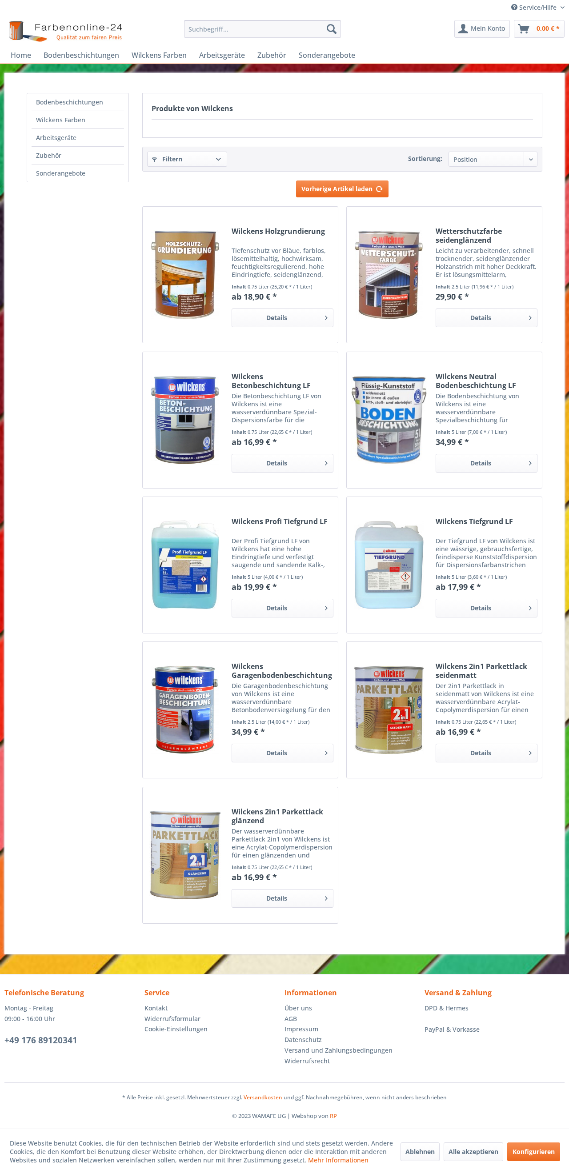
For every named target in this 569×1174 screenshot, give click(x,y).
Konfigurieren (534, 1151)
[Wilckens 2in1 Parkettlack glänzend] (185, 855)
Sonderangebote (60, 173)
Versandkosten (263, 1097)
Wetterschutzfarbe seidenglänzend (469, 235)
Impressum (301, 1029)
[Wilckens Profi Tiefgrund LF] (185, 565)
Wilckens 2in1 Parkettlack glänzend (277, 816)
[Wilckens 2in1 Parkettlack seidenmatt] (389, 710)
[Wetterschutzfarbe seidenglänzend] (389, 275)
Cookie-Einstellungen (176, 1029)
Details (276, 317)
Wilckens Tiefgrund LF (474, 521)
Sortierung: (425, 158)
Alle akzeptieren (473, 1151)
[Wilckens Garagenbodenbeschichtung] (185, 710)
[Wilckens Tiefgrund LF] (389, 565)
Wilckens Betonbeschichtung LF (271, 381)
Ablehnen (420, 1151)
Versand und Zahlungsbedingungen (338, 1050)
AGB (290, 1018)
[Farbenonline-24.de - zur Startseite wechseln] (65, 31)
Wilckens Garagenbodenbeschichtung (282, 671)
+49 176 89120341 (40, 1040)
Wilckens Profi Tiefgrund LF (280, 521)
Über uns (298, 1008)
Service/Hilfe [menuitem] (537, 7)
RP (333, 1116)
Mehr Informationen (338, 1160)
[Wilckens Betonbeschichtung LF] (185, 420)
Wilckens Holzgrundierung (278, 231)
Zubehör (48, 155)
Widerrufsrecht (307, 1061)
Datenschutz (303, 1039)
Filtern (171, 159)
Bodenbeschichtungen (69, 102)
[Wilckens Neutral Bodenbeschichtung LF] (389, 420)
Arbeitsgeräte (56, 137)
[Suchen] (331, 29)
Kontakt (156, 1008)
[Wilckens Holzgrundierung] (185, 275)
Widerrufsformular (172, 1018)
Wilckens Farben (60, 120)
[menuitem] (262, 29)
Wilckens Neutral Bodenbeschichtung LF (476, 381)
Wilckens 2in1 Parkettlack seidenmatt (481, 671)
